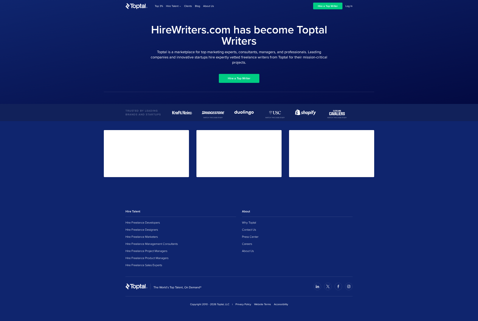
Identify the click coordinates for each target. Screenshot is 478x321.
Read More (300, 171)
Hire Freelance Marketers (141, 237)
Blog (197, 6)
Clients (188, 6)
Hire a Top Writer (328, 6)
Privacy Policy (243, 304)
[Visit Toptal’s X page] (328, 286)
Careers (247, 244)
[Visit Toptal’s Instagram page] (349, 286)
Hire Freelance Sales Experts (143, 265)
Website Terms (262, 304)
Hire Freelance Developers (142, 222)
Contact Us (249, 229)
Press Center (250, 237)
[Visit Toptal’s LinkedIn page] (317, 286)
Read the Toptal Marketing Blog (219, 171)
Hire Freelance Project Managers (146, 251)
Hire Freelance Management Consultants (151, 244)
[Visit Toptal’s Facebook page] (338, 286)
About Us (208, 6)
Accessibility (281, 304)
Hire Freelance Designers (141, 229)
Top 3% (159, 6)
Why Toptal (249, 222)
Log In (349, 6)
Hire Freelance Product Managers (146, 258)
